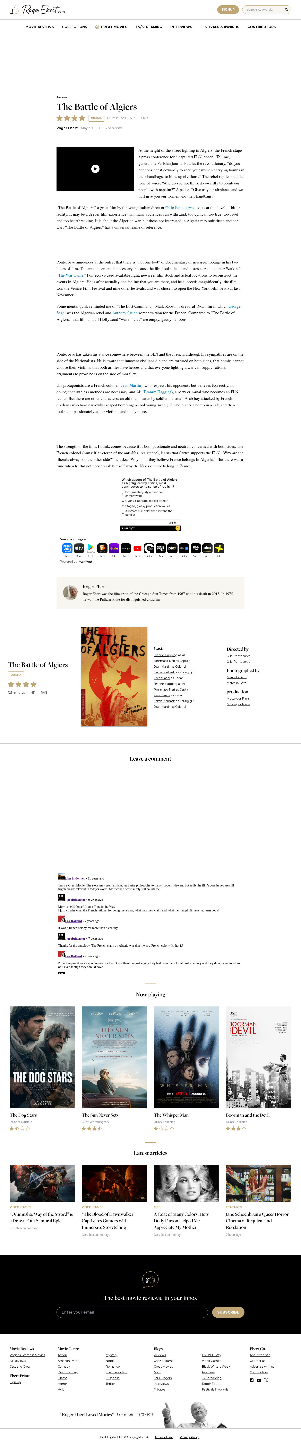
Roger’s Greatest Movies (27, 1355)
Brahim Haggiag (157, 392)
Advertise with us (262, 1366)
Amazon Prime (68, 1361)
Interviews (181, 27)
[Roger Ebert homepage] (37, 10)
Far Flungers (163, 1378)
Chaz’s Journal (164, 1361)
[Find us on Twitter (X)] (266, 1380)
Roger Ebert (67, 128)
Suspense (113, 1378)
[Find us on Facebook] (251, 1380)
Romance (113, 1366)
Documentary (68, 1372)
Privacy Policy (189, 1437)
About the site (260, 1355)
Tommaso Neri (164, 661)
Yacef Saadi (162, 678)
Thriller (110, 1384)
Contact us (257, 1361)
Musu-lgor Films (238, 698)
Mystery (111, 1355)
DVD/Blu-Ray (211, 1355)
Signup (228, 9)
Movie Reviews (39, 27)
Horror (62, 1384)
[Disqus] (150, 922)
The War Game (70, 275)
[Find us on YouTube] (259, 1380)
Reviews (62, 97)
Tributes (159, 1389)
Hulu (61, 1389)
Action (62, 1355)
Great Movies (114, 27)
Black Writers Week (216, 1366)
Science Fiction (116, 1372)
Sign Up (15, 1382)
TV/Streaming (149, 27)
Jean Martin (131, 385)
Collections (74, 27)
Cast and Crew (20, 1366)
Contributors (262, 27)
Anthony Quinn (125, 312)
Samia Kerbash (164, 672)
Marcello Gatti (237, 677)
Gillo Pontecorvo (179, 207)
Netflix (110, 1361)
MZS (157, 1372)
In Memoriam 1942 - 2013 (135, 1414)
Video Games (211, 1361)
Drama (96, 118)
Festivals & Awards (219, 27)
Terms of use (164, 1437)
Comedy (64, 1366)
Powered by (68, 561)
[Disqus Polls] (150, 820)
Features (208, 1372)
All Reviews (18, 1361)
